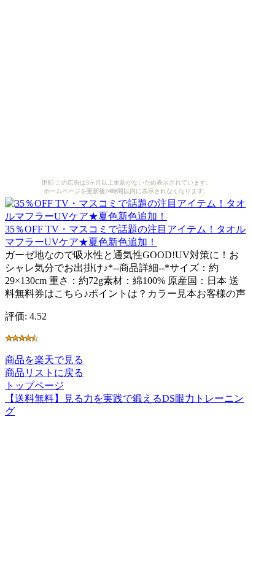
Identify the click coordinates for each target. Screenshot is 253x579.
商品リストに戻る (44, 372)
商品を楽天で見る (44, 360)
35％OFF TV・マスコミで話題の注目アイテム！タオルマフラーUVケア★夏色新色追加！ (125, 235)
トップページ (34, 385)
